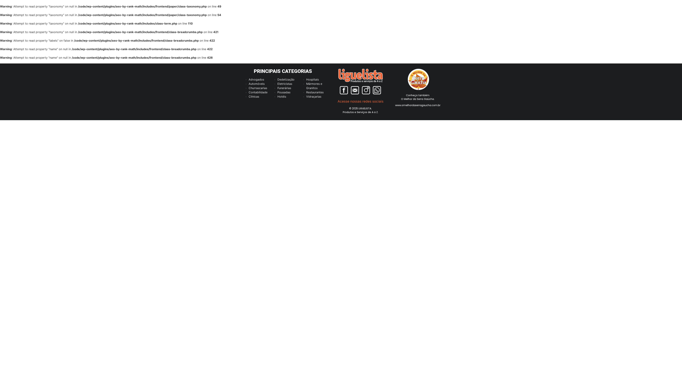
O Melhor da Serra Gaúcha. (417, 99)
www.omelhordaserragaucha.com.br (417, 105)
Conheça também (417, 95)
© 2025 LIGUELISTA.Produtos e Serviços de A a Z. (360, 110)
